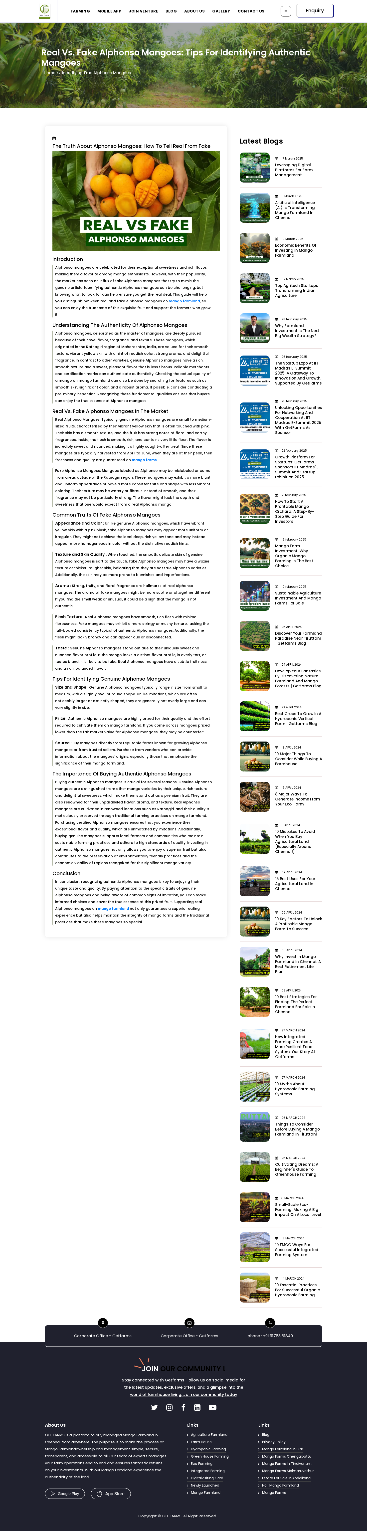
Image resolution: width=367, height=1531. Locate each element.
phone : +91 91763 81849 (270, 1336)
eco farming (201, 1463)
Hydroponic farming (208, 1449)
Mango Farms (274, 1492)
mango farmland (184, 301)
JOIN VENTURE (143, 11)
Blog (265, 1434)
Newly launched (205, 1485)
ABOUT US (194, 11)
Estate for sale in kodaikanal (286, 1478)
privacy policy (274, 1441)
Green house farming (210, 1456)
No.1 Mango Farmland (280, 1485)
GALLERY (221, 11)
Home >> (53, 73)
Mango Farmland (205, 1492)
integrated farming (208, 1470)
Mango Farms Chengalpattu (286, 1456)
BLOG (171, 11)
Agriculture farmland (209, 1434)
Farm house (201, 1441)
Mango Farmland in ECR (282, 1449)
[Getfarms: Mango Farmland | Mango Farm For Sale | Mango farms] (155, 1409)
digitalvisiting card (207, 1478)
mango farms (144, 459)
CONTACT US (251, 11)
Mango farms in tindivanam (287, 1463)
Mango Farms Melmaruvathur (288, 1470)
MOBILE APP (109, 11)
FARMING (80, 11)
